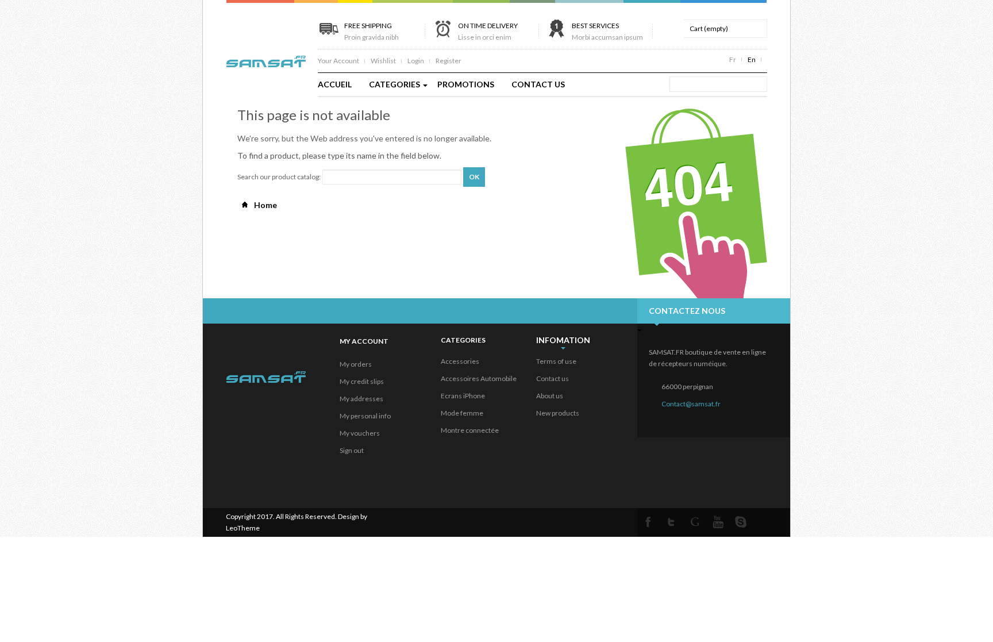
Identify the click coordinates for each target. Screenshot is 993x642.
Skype (740, 521)
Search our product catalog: (279, 176)
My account (364, 341)
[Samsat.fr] (266, 57)
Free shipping (371, 31)
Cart (709, 28)
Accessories (460, 361)
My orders (356, 364)
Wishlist (383, 60)
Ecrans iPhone (463, 395)
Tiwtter (671, 521)
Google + (694, 521)
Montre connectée (470, 430)
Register (448, 60)
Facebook (648, 521)
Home (264, 205)
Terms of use (556, 361)
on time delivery (488, 31)
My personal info (365, 416)
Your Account (338, 60)
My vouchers (360, 433)
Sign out (352, 450)
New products (557, 413)
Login (415, 60)
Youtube (717, 521)
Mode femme (462, 413)
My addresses (361, 398)
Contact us (552, 378)
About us (549, 395)
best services (607, 31)
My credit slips (362, 381)
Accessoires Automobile (479, 378)
